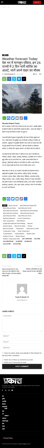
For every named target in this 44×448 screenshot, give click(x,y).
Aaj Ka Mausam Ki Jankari (10, 213)
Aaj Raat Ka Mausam (9, 218)
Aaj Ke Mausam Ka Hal (24, 215)
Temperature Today (9, 231)
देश (8, 7)
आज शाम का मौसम (17, 244)
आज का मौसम (37, 239)
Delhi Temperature (8, 221)
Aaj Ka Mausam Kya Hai (27, 213)
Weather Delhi (31, 233)
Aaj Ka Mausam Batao (9, 208)
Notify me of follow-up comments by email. (18, 360)
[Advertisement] (22, 31)
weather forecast (8, 236)
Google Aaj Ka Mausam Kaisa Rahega (14, 223)
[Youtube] (12, 390)
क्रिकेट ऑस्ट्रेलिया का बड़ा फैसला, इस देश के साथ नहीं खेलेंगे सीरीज (32, 271)
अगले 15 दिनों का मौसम (27, 239)
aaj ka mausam (13, 205)
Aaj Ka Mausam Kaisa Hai (10, 210)
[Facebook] (9, 79)
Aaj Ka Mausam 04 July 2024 (28, 205)
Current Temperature (24, 218)
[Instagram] (6, 390)
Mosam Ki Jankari (8, 228)
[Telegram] (19, 79)
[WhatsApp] (4, 79)
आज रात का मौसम (7, 244)
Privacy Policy (8, 438)
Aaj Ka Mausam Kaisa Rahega (29, 210)
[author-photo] (22, 294)
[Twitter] (14, 79)
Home (4, 7)
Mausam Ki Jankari (20, 226)
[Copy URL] (24, 79)
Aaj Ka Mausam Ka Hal (24, 208)
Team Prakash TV (9, 74)
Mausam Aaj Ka (7, 226)
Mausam (30, 223)
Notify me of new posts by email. (15, 362)
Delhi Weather (21, 221)
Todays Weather (19, 233)
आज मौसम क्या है (28, 241)
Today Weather (7, 233)
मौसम (7, 55)
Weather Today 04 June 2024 (11, 239)
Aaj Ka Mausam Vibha (9, 215)
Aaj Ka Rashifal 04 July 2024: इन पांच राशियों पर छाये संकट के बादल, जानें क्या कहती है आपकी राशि (11, 272)
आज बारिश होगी (19, 241)
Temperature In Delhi (32, 228)
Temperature (20, 228)
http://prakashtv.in (22, 300)
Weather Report (20, 236)
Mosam (30, 226)
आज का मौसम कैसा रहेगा (8, 241)
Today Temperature (24, 231)
